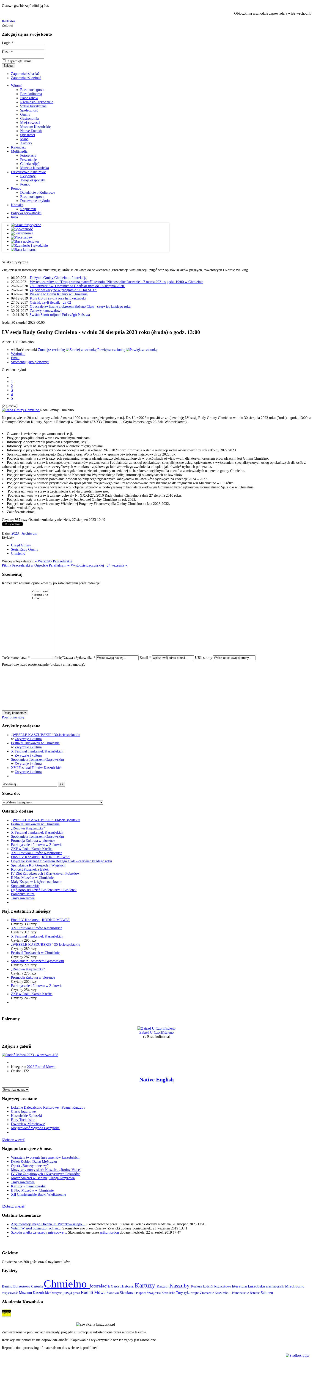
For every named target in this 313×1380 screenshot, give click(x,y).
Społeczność (29, 110)
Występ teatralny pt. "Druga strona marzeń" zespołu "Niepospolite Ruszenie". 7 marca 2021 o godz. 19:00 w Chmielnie (116, 282)
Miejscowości (30, 122)
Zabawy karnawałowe (46, 311)
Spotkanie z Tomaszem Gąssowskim (37, 759)
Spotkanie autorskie (25, 886)
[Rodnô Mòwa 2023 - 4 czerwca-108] (30, 1055)
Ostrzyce (56, 1293)
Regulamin (28, 209)
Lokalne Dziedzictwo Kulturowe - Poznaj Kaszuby (48, 1107)
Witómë (16, 85)
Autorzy (26, 143)
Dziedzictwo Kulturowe (28, 172)
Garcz (115, 1286)
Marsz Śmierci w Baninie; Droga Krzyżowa (43, 1178)
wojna (195, 1293)
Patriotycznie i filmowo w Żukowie (36, 845)
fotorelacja (100, 1285)
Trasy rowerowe (23, 898)
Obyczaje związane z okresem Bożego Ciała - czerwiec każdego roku (80, 306)
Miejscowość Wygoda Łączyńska (35, 1128)
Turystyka (183, 1292)
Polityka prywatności (26, 213)
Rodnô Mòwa (94, 1292)
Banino (7, 1286)
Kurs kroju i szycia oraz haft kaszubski (58, 298)
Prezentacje (28, 160)
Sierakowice (129, 1292)
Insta (14, 217)
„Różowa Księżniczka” (28, 828)
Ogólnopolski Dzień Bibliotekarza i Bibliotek (44, 890)
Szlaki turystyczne (33, 106)
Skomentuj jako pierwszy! (30, 362)
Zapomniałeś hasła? (25, 74)
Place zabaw (29, 98)
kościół (208, 1286)
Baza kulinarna (31, 94)
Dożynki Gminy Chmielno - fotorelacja (58, 278)
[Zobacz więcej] (13, 1140)
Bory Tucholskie (23, 1120)
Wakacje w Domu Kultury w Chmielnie (59, 294)
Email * (145, 658)
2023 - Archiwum (24, 533)
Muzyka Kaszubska (34, 168)
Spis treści (27, 135)
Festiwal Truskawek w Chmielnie (35, 743)
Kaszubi (163, 1286)
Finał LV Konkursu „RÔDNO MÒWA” (40, 857)
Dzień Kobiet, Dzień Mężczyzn (34, 1161)
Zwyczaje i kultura (28, 739)
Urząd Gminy (21, 545)
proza (77, 1293)
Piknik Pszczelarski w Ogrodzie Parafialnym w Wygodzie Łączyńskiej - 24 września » (64, 565)
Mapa (24, 139)
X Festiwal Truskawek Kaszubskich (37, 751)
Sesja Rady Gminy (24, 549)
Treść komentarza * (16, 658)
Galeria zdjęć (29, 164)
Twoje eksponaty (32, 180)
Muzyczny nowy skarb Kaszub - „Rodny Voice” (46, 1170)
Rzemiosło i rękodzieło (36, 102)
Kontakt (17, 205)
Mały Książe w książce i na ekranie (36, 882)
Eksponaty (28, 176)
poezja (68, 1293)
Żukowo (267, 1293)
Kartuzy (146, 1285)
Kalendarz (18, 147)
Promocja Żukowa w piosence (33, 840)
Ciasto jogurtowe (23, 1111)
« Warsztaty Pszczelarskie (53, 561)
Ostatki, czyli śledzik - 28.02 (50, 302)
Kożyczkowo (223, 1286)
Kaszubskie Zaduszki (26, 1116)
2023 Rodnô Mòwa (41, 1067)
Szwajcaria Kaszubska (161, 1293)
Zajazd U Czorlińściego (156, 1032)
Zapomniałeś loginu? (26, 78)
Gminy (25, 114)
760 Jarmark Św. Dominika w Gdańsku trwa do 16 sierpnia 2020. (77, 286)
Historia (127, 1286)
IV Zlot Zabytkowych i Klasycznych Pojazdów (45, 873)
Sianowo (113, 1293)
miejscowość (10, 1293)
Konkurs (197, 1286)
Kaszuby (180, 1285)
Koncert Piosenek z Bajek (30, 869)
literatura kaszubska (249, 1286)
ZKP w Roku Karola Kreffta (31, 849)
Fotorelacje (28, 155)
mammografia (275, 1286)
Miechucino (295, 1286)
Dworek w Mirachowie (28, 1124)
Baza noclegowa (32, 90)
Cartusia (37, 1286)
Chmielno (18, 553)
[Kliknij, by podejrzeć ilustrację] (21, 410)
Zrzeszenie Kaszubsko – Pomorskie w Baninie (230, 1293)
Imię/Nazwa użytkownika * (75, 658)
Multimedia (19, 151)
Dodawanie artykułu (35, 201)
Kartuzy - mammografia (28, 1186)
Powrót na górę (13, 717)
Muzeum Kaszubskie (35, 127)
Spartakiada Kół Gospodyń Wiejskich (38, 865)
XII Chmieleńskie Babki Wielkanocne (38, 1194)
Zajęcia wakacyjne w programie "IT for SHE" (63, 290)
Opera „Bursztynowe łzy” (30, 1166)
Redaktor (8, 21)
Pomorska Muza (23, 894)
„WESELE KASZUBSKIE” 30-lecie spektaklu (45, 735)
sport (143, 1293)
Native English (31, 131)
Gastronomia (29, 118)
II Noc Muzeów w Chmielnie (32, 877)
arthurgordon (109, 1232)
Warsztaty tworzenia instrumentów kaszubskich (45, 1157)
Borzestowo (22, 1286)
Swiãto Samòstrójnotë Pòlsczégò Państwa (60, 315)
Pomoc (25, 184)
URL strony (203, 658)
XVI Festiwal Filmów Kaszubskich (36, 768)
